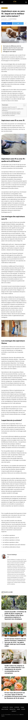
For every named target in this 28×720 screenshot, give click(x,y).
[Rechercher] (26, 2)
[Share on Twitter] (18, 23)
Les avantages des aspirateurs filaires (11, 113)
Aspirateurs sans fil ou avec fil (9, 107)
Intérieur (17, 707)
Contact (14, 711)
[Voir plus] (25, 23)
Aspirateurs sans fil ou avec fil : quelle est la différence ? (12, 109)
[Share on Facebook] (6, 23)
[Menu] (2, 2)
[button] (23, 105)
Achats (23, 709)
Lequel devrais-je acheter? (8, 115)
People (11, 707)
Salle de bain (4, 709)
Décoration (12, 709)
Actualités (5, 707)
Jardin (18, 709)
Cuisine (22, 707)
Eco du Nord (8, 714)
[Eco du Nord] (14, 2)
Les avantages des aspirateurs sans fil (11, 112)
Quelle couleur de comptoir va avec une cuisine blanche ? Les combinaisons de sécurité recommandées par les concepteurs (15, 669)
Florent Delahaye (13, 18)
